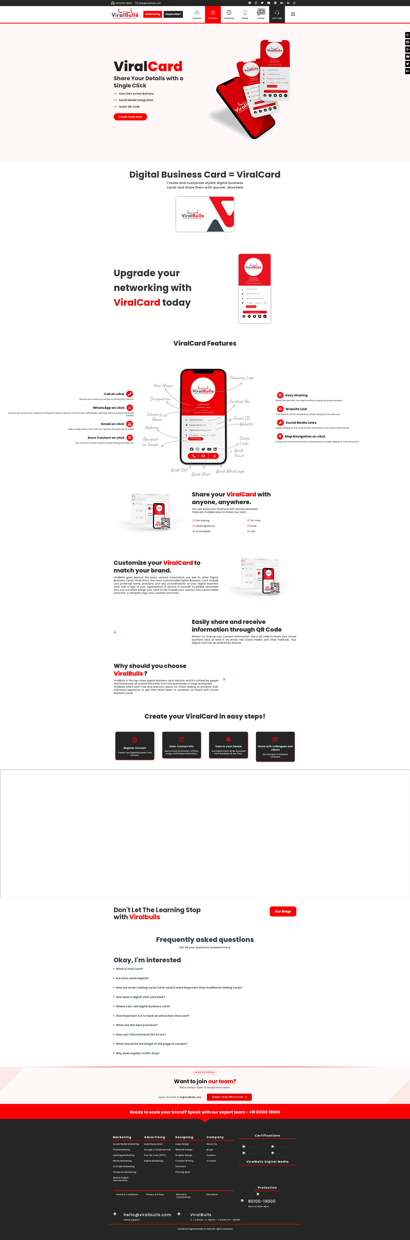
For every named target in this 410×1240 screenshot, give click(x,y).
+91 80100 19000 (264, 1112)
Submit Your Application (227, 1097)
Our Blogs (283, 911)
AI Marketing (152, 14)
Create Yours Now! (130, 117)
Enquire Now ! (173, 14)
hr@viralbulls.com (190, 1097)
